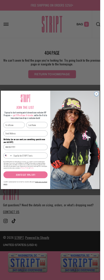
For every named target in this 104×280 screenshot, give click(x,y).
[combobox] (8, 156)
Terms (31, 168)
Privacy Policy (24, 168)
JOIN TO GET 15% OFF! (25, 174)
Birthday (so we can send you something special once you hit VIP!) (24, 140)
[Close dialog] (96, 94)
